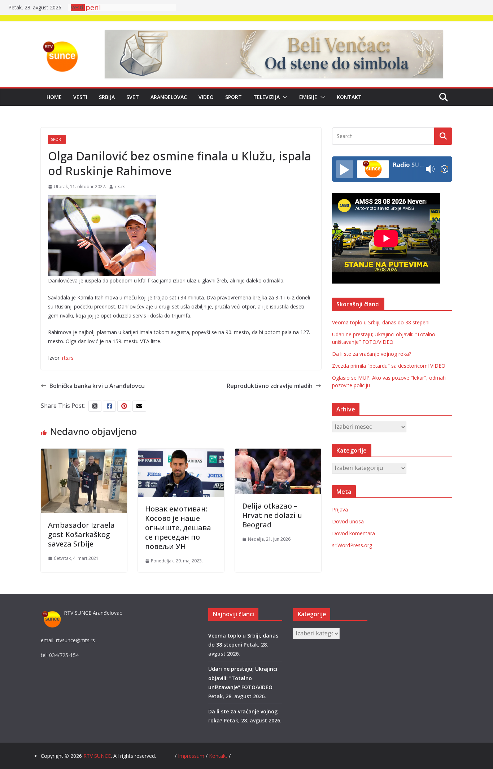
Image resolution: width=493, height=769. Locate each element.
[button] (284, 97)
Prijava (340, 509)
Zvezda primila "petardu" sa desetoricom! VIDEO (388, 365)
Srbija (107, 97)
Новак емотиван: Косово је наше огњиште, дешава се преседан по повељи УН (178, 527)
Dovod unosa (348, 521)
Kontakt (349, 97)
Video (206, 97)
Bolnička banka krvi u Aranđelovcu (97, 386)
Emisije (308, 97)
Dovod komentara (353, 533)
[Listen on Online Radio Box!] (444, 169)
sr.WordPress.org (352, 545)
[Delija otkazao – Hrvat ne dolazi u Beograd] (278, 454)
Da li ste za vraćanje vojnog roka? (371, 353)
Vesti (80, 97)
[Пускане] (344, 169)
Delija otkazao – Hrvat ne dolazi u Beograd (272, 515)
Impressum (192, 755)
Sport (233, 97)
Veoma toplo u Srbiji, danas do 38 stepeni (380, 322)
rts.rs (120, 186)
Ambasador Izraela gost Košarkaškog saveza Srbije (81, 534)
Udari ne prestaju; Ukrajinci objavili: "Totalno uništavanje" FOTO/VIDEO (242, 677)
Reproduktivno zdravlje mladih (270, 386)
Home (54, 97)
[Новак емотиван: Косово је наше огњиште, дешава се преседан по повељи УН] (181, 454)
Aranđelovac (168, 97)
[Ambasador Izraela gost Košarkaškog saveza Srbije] (84, 454)
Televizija (266, 97)
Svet (132, 97)
